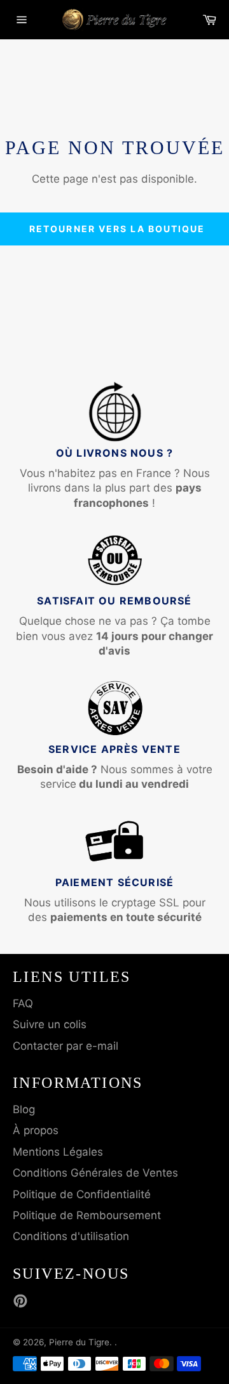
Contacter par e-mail (65, 1046)
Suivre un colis (50, 1024)
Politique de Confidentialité (82, 1194)
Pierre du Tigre (79, 1342)
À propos (36, 1130)
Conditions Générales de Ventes (95, 1172)
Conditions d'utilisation (71, 1236)
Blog (24, 1109)
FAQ (23, 1003)
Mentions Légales (58, 1152)
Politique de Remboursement (87, 1215)
